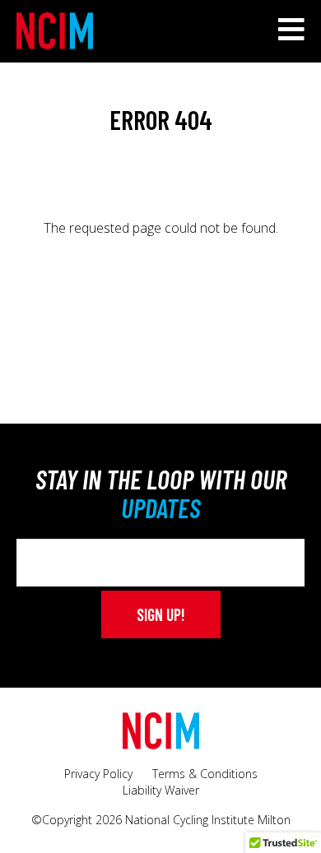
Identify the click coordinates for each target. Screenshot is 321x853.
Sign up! (161, 614)
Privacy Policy (98, 773)
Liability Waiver (161, 790)
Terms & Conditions (205, 773)
